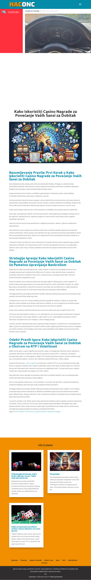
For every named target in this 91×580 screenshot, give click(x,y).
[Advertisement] (45, 70)
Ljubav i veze (48, 560)
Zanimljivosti (72, 560)
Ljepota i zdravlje (35, 560)
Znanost (44, 563)
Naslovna (14, 560)
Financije (23, 560)
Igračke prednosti (41, 411)
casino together (31, 363)
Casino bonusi (29, 411)
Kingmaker (55, 474)
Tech (63, 560)
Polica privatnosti (56, 577)
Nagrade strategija (53, 411)
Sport (58, 560)
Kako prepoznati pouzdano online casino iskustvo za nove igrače (25, 528)
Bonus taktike (19, 411)
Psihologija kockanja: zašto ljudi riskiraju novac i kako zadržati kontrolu (24, 476)
